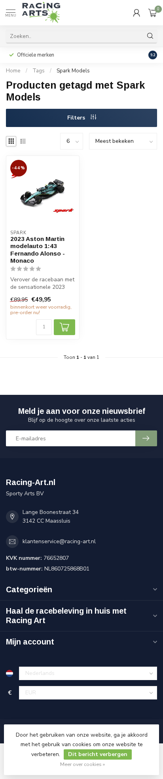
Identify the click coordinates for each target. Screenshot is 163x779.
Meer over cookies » (82, 764)
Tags (38, 70)
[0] (152, 13)
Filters (77, 117)
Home (13, 70)
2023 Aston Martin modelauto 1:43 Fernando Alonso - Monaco (37, 249)
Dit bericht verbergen (97, 754)
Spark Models (73, 70)
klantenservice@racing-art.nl (59, 541)
